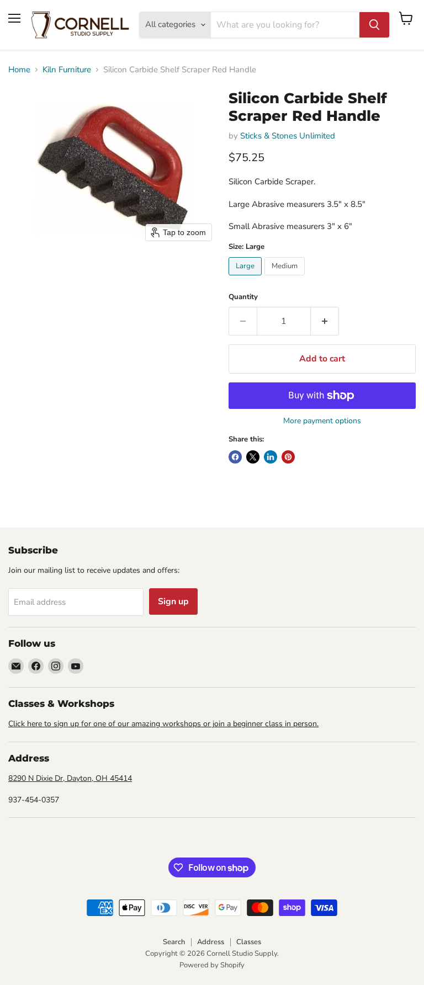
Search (174, 942)
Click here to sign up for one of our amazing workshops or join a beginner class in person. (163, 723)
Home (19, 69)
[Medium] (286, 278)
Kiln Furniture (67, 69)
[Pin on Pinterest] (288, 457)
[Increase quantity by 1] (325, 321)
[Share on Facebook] (235, 457)
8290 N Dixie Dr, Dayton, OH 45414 (70, 778)
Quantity (243, 297)
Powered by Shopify (212, 965)
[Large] (246, 278)
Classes (248, 942)
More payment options (322, 421)
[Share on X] (252, 457)
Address (210, 942)
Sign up (173, 601)
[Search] (374, 25)
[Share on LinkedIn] (270, 457)
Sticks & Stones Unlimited (287, 135)
